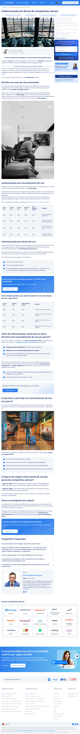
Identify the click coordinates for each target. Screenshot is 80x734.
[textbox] (65, 47)
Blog (55, 708)
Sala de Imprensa (58, 716)
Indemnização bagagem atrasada (9, 708)
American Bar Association (49, 730)
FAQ (55, 711)
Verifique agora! (65, 54)
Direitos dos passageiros (23, 2)
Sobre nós (56, 696)
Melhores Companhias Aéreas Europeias (34, 698)
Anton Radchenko (15, 50)
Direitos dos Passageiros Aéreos (9, 693)
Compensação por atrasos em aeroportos (11, 711)
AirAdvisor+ (42, 2)
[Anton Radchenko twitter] (23, 592)
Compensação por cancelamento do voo (11, 701)
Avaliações (56, 706)
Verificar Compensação (70, 2)
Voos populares (28, 711)
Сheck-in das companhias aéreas (33, 696)
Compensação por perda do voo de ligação (11, 703)
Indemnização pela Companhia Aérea (13, 15)
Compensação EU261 (6, 696)
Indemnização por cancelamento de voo (64, 18)
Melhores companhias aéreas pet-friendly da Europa (37, 706)
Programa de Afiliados (59, 713)
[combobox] (66, 47)
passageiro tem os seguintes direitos (39, 202)
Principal (4, 7)
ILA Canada (38, 730)
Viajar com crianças (29, 703)
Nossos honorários (58, 701)
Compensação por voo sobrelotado (10, 706)
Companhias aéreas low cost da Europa (34, 701)
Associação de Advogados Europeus (25, 730)
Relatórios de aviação (30, 713)
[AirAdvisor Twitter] (75, 724)
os (25, 342)
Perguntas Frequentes (60, 38)
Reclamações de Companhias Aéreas (68, 15)
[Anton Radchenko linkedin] (25, 592)
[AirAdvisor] (8, 2)
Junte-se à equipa (58, 703)
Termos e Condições (72, 696)
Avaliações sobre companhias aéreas (48, 15)
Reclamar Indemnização (18, 665)
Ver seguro (5, 665)
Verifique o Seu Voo (10, 289)
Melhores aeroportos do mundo (32, 708)
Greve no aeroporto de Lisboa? (62, 36)
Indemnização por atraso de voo (62, 20)
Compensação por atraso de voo (9, 698)
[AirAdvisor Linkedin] (77, 724)
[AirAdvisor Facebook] (73, 724)
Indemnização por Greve (31, 15)
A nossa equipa (57, 698)
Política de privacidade (73, 693)
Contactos (56, 719)
